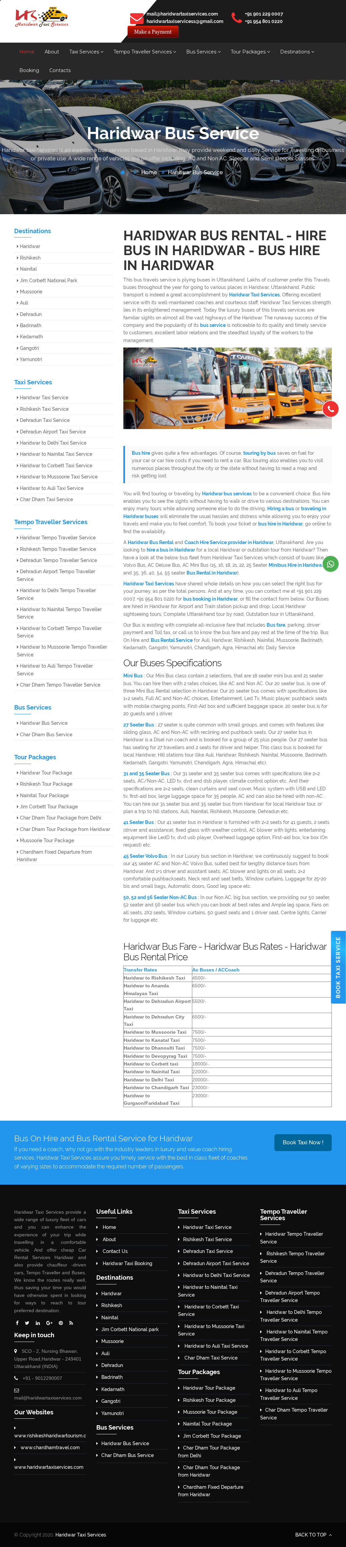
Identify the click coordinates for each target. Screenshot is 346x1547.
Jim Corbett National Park (48, 280)
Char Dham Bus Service (45, 734)
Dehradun (30, 314)
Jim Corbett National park (130, 1329)
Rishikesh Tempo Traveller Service (57, 549)
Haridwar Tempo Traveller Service (57, 537)
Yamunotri (30, 359)
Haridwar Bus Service (195, 172)
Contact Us (114, 1251)
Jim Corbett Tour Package (48, 806)
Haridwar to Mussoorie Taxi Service (58, 476)
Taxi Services (84, 52)
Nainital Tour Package (44, 795)
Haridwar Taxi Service (43, 397)
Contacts (60, 70)
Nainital (28, 269)
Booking (29, 70)
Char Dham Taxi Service (46, 499)
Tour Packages (249, 52)
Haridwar (29, 246)
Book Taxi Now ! (303, 1142)
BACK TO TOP (311, 1535)
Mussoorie (30, 291)
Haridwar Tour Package (45, 773)
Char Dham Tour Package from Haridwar (64, 829)
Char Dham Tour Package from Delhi (60, 818)
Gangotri (29, 348)
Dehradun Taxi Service (44, 420)
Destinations (295, 52)
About (52, 52)
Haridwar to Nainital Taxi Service (55, 454)
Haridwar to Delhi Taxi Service (52, 443)
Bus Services (202, 52)
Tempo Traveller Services (143, 52)
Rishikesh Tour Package (45, 784)
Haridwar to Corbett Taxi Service (55, 465)
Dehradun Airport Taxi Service (52, 431)
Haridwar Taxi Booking (126, 1263)
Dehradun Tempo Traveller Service (58, 560)
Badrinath (30, 325)
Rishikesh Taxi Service (44, 409)
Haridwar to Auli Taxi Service (51, 488)
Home (26, 52)
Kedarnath (31, 336)
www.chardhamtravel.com (49, 1447)
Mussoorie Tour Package (46, 840)
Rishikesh (30, 258)
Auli (23, 303)
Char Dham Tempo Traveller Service (59, 685)
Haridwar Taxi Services (80, 1535)
